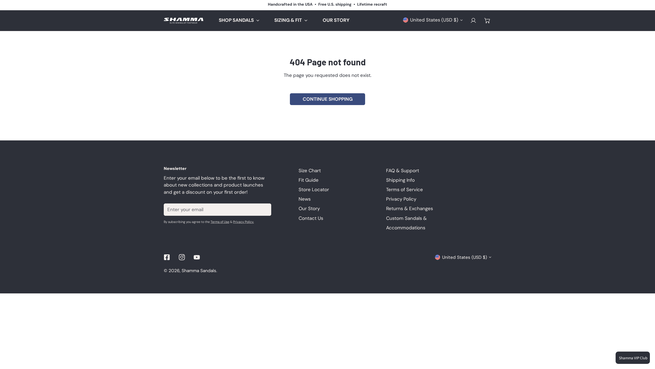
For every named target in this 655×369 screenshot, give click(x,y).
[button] (487, 21)
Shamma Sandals (199, 270)
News (305, 199)
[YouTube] (196, 257)
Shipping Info (400, 180)
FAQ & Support (402, 171)
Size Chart (310, 171)
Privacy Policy (401, 199)
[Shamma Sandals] (183, 20)
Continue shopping (328, 99)
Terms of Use (220, 222)
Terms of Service (404, 190)
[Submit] (264, 209)
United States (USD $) (434, 20)
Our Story (309, 209)
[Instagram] (181, 257)
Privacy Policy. (243, 222)
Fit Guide (309, 180)
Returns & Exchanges (409, 209)
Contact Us (311, 218)
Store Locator (314, 190)
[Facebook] (166, 257)
